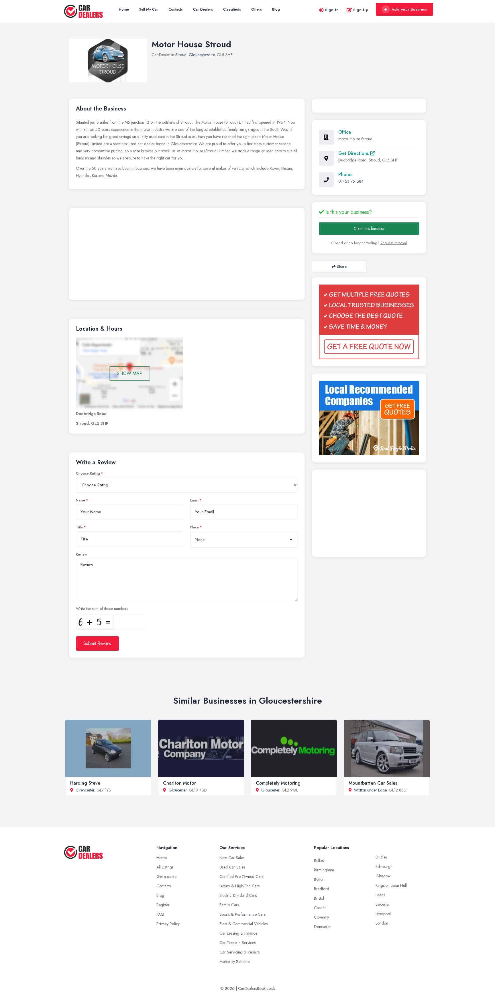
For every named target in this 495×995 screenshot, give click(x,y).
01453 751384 (351, 181)
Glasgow (383, 876)
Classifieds (232, 9)
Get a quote (166, 876)
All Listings (164, 867)
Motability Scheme (234, 961)
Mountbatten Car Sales (373, 783)
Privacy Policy (168, 924)
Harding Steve (85, 783)
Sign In (332, 10)
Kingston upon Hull (391, 885)
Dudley (381, 857)
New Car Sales (231, 857)
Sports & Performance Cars (242, 914)
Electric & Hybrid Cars (238, 895)
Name (80, 500)
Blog (276, 9)
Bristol (319, 898)
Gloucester (177, 790)
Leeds (380, 895)
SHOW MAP (129, 373)
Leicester (383, 904)
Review (81, 554)
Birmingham (324, 870)
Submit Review (97, 643)
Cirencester (85, 790)
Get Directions (354, 153)
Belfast (319, 860)
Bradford (321, 889)
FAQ (160, 914)
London (382, 923)
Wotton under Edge (370, 790)
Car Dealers (203, 9)
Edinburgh (384, 866)
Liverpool (383, 914)
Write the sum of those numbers (102, 608)
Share (342, 266)
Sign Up (360, 10)
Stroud (180, 55)
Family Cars (229, 905)
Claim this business (369, 228)
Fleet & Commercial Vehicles (243, 924)
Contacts (175, 9)
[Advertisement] (187, 255)
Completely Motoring (278, 783)
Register (163, 905)
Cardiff (320, 908)
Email (194, 500)
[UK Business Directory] (369, 418)
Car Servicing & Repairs (239, 952)
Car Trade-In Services (237, 942)
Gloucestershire (202, 55)
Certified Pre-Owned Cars (241, 876)
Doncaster (322, 926)
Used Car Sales (232, 867)
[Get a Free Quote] (369, 322)
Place (194, 527)
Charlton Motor (179, 783)
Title (79, 527)
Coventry (321, 917)
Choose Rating (88, 473)
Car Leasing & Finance (238, 933)
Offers (256, 9)
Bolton (319, 879)
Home (124, 9)
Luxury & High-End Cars (239, 886)
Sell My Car (148, 9)
